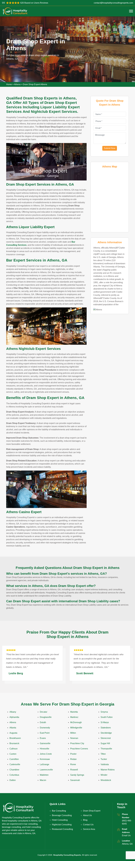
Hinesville (44, 749)
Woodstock (106, 780)
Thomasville (106, 749)
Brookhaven (15, 738)
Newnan (74, 738)
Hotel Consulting (60, 820)
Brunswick (14, 743)
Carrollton (14, 759)
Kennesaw (45, 759)
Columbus (14, 775)
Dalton (12, 780)
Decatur (43, 712)
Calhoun (13, 749)
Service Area (89, 829)
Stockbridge (106, 733)
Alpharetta (14, 717)
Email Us (126, 835)
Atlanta (12, 728)
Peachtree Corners (79, 749)
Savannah (75, 780)
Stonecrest (106, 738)
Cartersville (14, 764)
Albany (12, 712)
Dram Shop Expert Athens (35, 84)
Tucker (104, 759)
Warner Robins (108, 770)
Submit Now (109, 148)
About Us (87, 815)
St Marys (105, 722)
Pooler (73, 754)
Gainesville (45, 743)
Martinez (74, 717)
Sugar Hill (105, 743)
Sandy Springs (77, 775)
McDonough (76, 722)
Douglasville (46, 717)
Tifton (103, 754)
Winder (104, 775)
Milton (73, 733)
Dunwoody (45, 728)
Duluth (43, 722)
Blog (85, 820)
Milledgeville (76, 728)
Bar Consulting (59, 811)
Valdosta (105, 764)
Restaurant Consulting (62, 829)
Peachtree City (77, 743)
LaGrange (44, 764)
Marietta (74, 712)
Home (9, 84)
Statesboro (106, 728)
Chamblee (14, 770)
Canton (12, 754)
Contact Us (88, 824)
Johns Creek (46, 754)
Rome (73, 764)
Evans (43, 738)
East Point (44, 733)
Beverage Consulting (62, 815)
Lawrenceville (46, 770)
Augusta (13, 733)
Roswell (74, 770)
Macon (43, 780)
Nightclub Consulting (62, 824)
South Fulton (107, 717)
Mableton (44, 775)
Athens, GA (127, 844)
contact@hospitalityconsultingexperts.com (113, 3)
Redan (73, 759)
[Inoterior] (15, 11)
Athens (17, 84)
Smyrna (104, 712)
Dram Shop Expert (91, 811)
